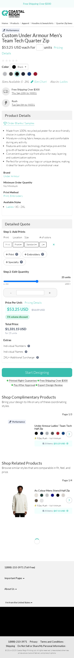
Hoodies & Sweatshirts (43, 23)
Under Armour (11, 176)
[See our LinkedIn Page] (23, 624)
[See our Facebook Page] (24, 613)
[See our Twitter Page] (23, 618)
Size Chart (40, 81)
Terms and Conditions (51, 641)
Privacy (34, 641)
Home (5, 23)
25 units (66, 277)
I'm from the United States (18, 602)
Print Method (10, 192)
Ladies (64, 81)
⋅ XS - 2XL (15, 207)
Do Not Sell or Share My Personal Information (41, 646)
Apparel (25, 23)
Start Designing (37, 372)
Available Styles (12, 202)
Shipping (10, 646)
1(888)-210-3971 (17, 641)
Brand (6, 172)
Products (14, 23)
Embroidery (16, 195)
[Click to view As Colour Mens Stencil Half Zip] (20, 501)
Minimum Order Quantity (17, 182)
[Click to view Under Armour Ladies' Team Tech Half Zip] (20, 435)
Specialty (13, 262)
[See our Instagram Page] (24, 629)
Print (6, 195)
